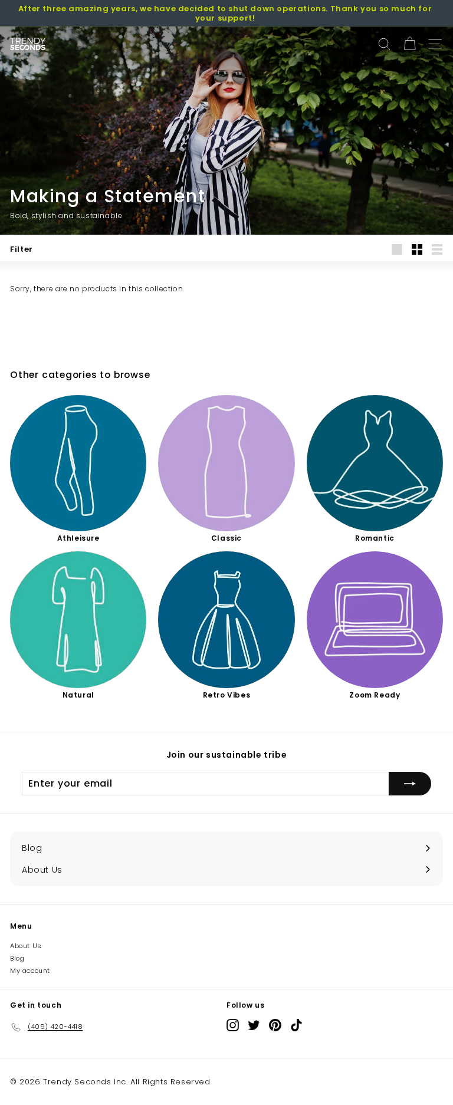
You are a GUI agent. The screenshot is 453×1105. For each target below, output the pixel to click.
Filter (21, 249)
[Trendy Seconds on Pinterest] (275, 1025)
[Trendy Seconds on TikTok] (296, 1025)
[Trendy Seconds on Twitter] (254, 1025)
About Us (26, 946)
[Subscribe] (410, 783)
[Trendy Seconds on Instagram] (232, 1025)
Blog (17, 958)
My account (30, 970)
